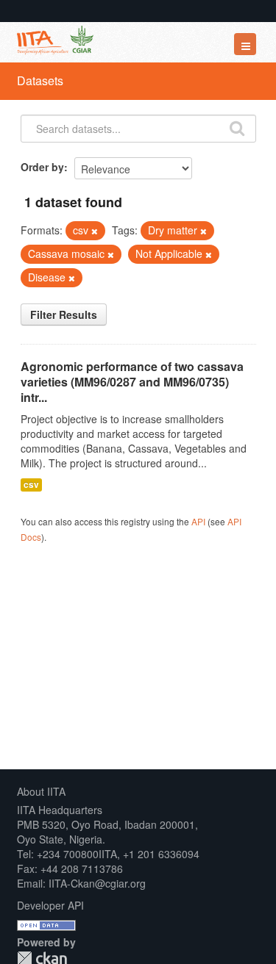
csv (31, 484)
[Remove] (94, 231)
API (198, 521)
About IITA (41, 791)
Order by (42, 166)
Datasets (40, 80)
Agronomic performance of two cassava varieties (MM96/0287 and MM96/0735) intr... (132, 382)
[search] (237, 127)
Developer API (50, 905)
